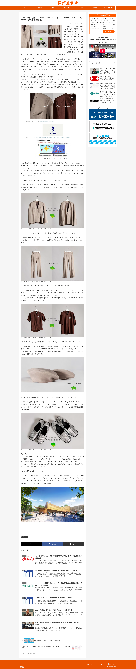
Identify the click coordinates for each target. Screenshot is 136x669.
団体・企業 (25, 536)
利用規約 (93, 664)
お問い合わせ (112, 664)
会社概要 (87, 664)
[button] (73, 544)
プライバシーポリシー (102, 664)
